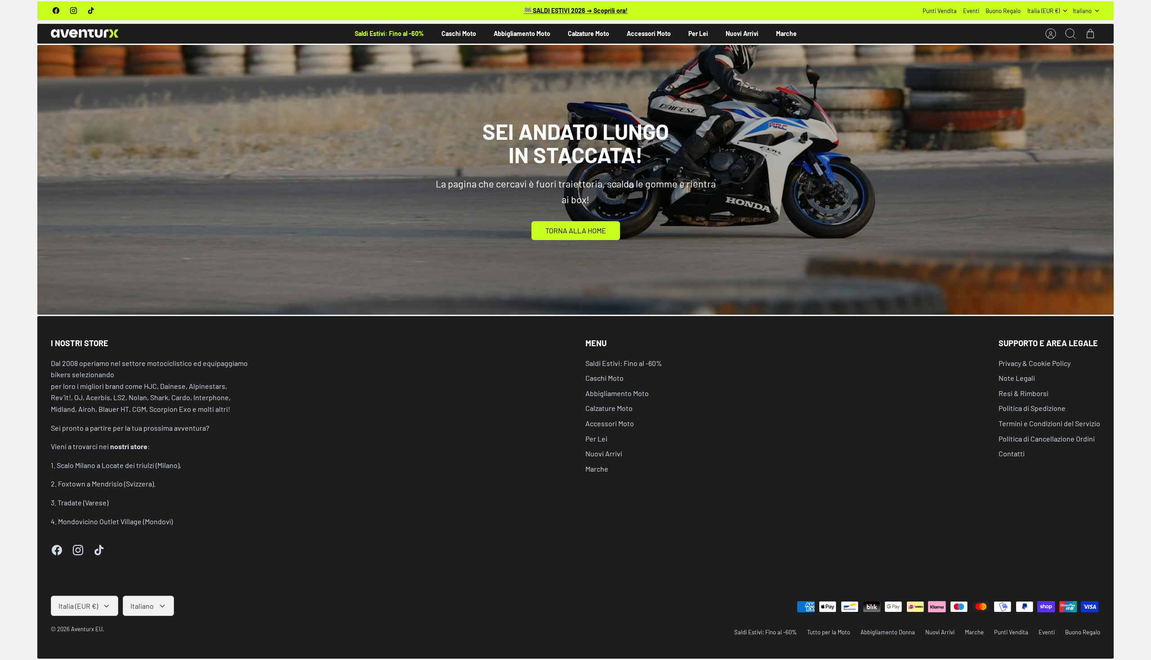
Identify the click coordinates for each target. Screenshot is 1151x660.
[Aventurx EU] (84, 33)
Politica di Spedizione (1032, 408)
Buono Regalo (1003, 10)
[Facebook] (56, 10)
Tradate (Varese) (83, 502)
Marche (786, 33)
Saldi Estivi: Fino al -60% (389, 33)
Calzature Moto (588, 33)
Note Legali (1017, 378)
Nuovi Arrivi (742, 33)
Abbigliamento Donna (888, 632)
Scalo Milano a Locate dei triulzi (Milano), (119, 465)
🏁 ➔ (576, 10)
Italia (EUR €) (1043, 10)
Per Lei (698, 33)
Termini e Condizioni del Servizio (1049, 423)
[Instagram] (73, 10)
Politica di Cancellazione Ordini (1047, 438)
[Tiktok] (91, 10)
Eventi (971, 10)
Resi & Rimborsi (1023, 393)
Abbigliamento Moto (522, 33)
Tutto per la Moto (828, 632)
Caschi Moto (459, 33)
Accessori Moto (649, 33)
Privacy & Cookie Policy (1035, 363)
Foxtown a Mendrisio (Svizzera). (107, 483)
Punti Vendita (940, 10)
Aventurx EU (87, 629)
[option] (575, 180)
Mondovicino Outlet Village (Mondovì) (115, 521)
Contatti (1012, 453)
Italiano (1082, 10)
